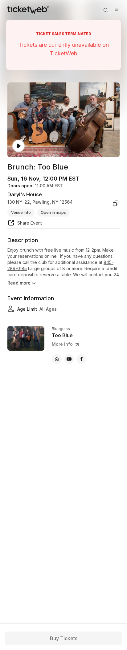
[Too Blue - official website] (57, 359)
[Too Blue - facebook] (81, 359)
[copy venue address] (116, 203)
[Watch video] (18, 146)
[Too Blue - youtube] (69, 359)
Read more (19, 282)
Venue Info (21, 212)
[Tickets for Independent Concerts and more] (28, 10)
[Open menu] (116, 10)
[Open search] (105, 10)
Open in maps (53, 212)
